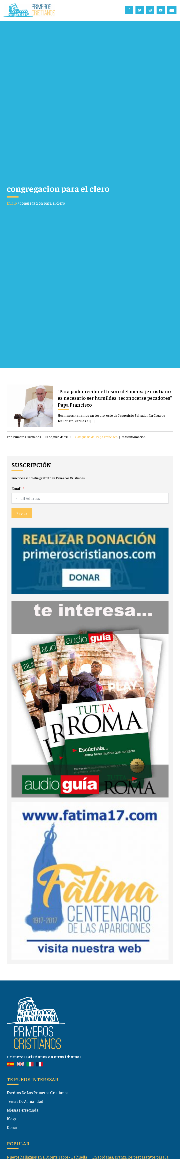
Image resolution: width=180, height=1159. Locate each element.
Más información (134, 437)
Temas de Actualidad (25, 1101)
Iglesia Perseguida (22, 1109)
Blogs (11, 1118)
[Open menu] (171, 10)
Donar (12, 1127)
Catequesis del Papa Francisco (96, 437)
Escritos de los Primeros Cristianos (37, 1092)
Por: (24, 437)
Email (16, 488)
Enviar (21, 513)
